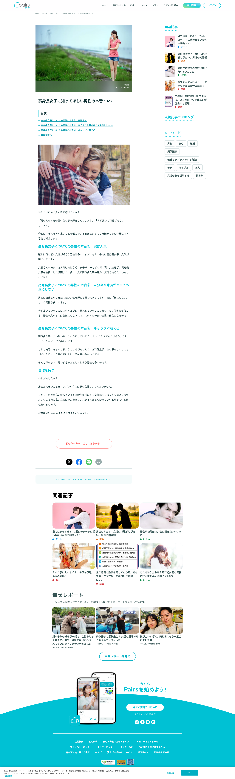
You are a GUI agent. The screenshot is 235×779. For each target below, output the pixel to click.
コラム (155, 5)
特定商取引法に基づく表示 (152, 747)
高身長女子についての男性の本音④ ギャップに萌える (68, 130)
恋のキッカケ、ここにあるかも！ (84, 443)
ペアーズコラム (47, 14)
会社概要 (79, 741)
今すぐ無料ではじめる (145, 707)
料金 (132, 5)
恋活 (58, 14)
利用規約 (93, 741)
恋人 (197, 167)
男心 (169, 143)
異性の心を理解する (178, 175)
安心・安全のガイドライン (116, 741)
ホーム (105, 5)
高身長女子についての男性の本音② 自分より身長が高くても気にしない (77, 125)
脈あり (199, 175)
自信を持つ (46, 135)
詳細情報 (8, 776)
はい (189, 773)
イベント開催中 (170, 5)
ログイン (212, 5)
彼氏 (192, 143)
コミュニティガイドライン (147, 741)
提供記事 (172, 151)
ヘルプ (98, 752)
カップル (183, 167)
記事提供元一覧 (161, 752)
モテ (169, 167)
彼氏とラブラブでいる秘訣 (182, 159)
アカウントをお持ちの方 (145, 714)
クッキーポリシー (106, 747)
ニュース (143, 5)
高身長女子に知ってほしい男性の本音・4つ (78, 14)
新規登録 (191, 5)
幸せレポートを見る (117, 656)
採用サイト (143, 752)
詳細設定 (170, 773)
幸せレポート (119, 5)
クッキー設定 (126, 747)
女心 (181, 143)
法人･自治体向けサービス (119, 752)
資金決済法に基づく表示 (78, 752)
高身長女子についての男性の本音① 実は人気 (64, 120)
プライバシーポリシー (81, 747)
